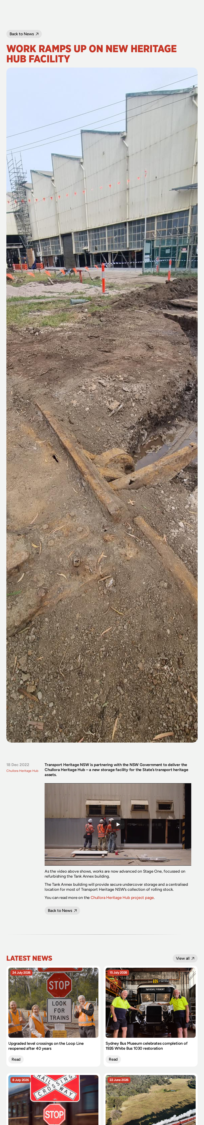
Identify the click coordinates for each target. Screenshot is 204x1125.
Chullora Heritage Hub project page (122, 897)
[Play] (118, 824)
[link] (16, 1059)
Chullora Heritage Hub (22, 771)
